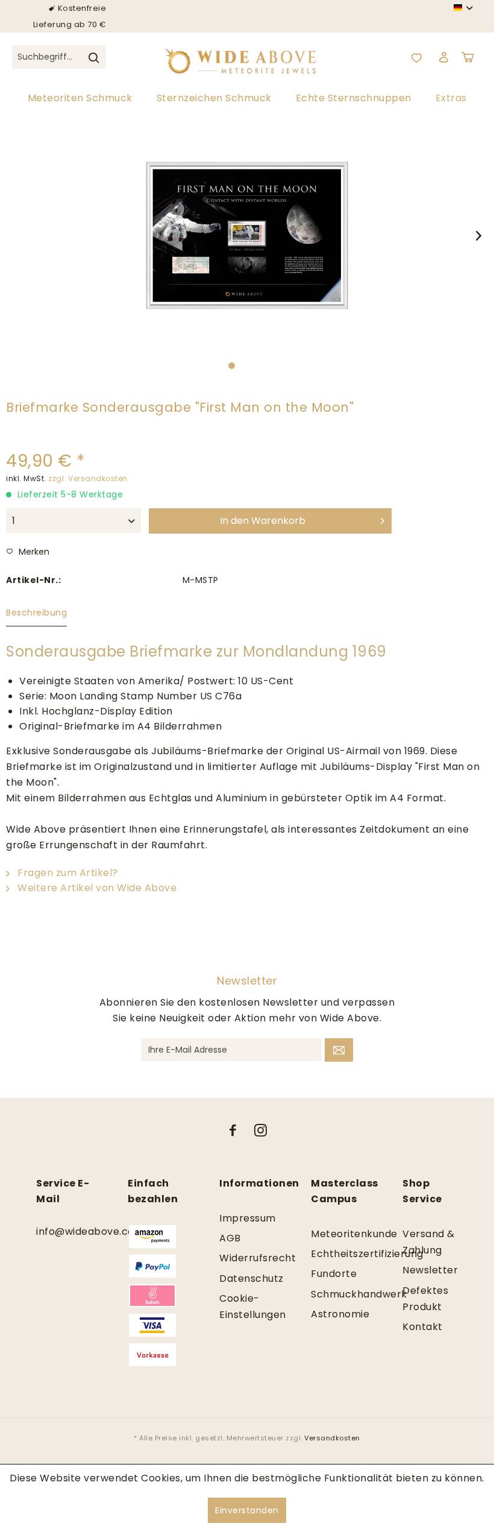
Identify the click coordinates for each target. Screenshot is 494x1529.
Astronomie (338, 1314)
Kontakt (422, 1327)
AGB (230, 1238)
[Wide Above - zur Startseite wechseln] (247, 57)
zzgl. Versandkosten (88, 478)
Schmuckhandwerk (338, 1294)
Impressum (247, 1218)
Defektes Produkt (425, 1299)
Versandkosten (332, 1438)
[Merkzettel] (416, 57)
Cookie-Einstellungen (247, 1306)
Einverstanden (247, 1510)
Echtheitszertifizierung (338, 1254)
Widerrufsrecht (247, 1258)
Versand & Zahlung (428, 1242)
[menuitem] (59, 63)
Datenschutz (247, 1278)
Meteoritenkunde (338, 1234)
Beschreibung (36, 613)
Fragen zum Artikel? (66, 873)
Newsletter (430, 1270)
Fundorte (334, 1274)
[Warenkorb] (470, 57)
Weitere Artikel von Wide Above (96, 888)
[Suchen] (93, 57)
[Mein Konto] (443, 57)
